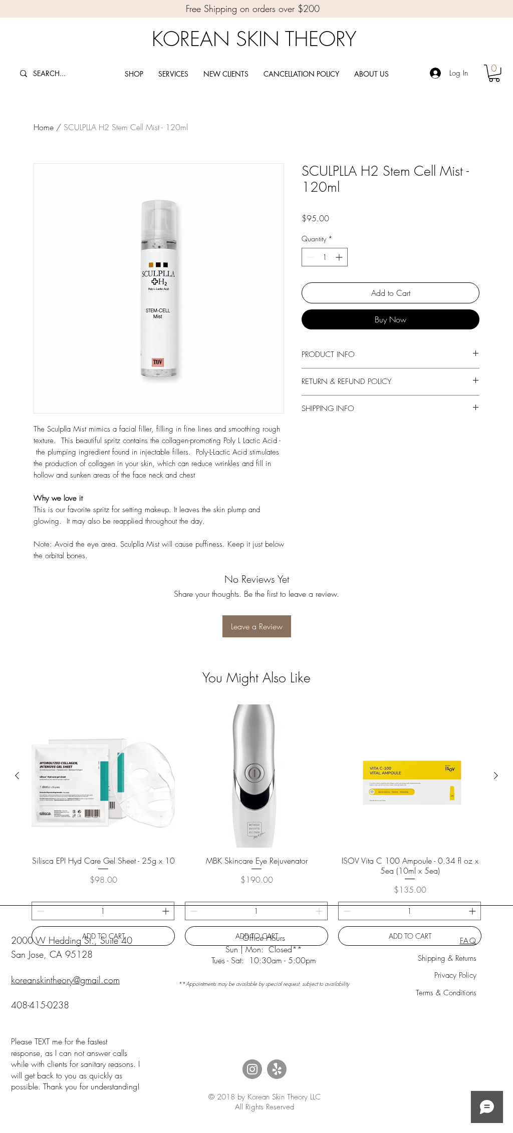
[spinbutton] (325, 257)
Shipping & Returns (447, 958)
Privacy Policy (455, 975)
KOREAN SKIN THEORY (254, 39)
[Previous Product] (17, 776)
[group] (256, 825)
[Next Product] (496, 776)
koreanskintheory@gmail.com (65, 980)
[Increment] (340, 257)
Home (44, 127)
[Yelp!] (277, 1069)
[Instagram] (252, 1069)
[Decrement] (309, 257)
